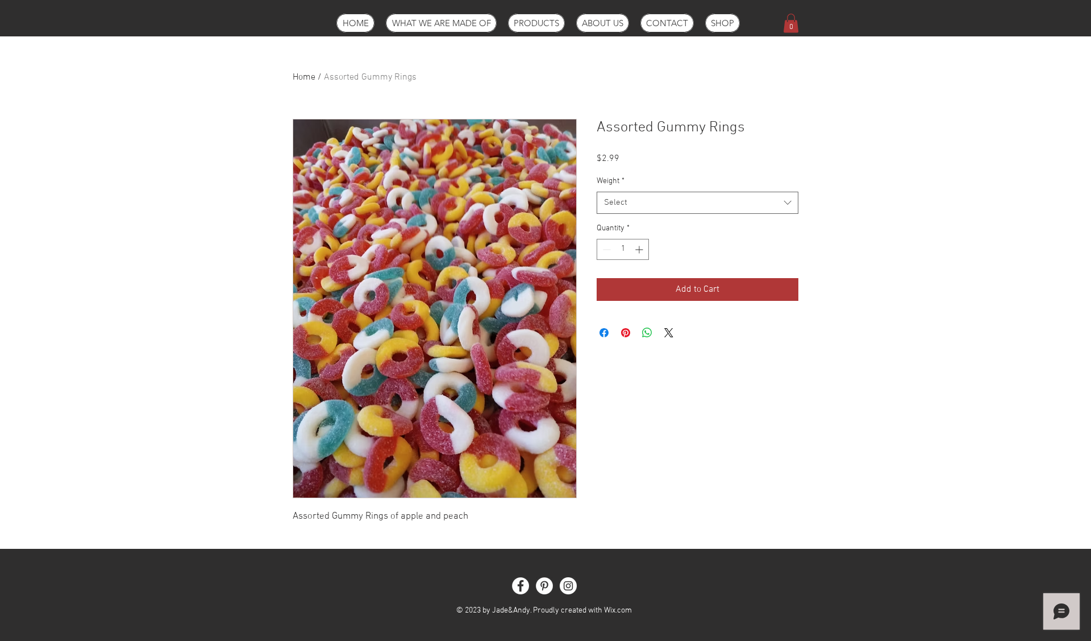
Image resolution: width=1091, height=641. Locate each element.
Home (304, 77)
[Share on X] (669, 333)
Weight (610, 181)
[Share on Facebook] (604, 333)
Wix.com (618, 610)
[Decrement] (605, 249)
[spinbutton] (623, 249)
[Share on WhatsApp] (647, 333)
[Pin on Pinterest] (625, 333)
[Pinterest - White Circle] (544, 585)
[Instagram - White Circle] (568, 585)
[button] (791, 23)
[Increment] (640, 249)
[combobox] (697, 203)
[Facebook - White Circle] (520, 585)
